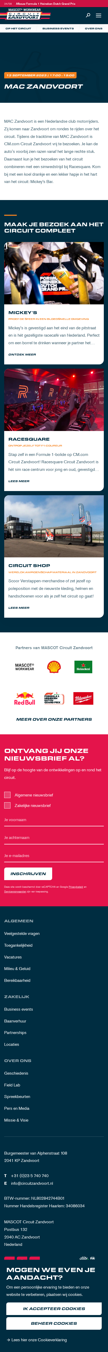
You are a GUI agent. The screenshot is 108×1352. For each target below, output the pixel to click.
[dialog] (54, 1306)
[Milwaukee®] (83, 698)
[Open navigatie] (98, 15)
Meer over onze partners (54, 719)
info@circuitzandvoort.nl (32, 1183)
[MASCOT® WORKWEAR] (24, 667)
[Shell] (54, 667)
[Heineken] (83, 667)
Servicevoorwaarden (15, 891)
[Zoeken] (88, 15)
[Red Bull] (24, 698)
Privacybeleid (76, 886)
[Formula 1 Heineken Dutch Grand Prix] (54, 698)
